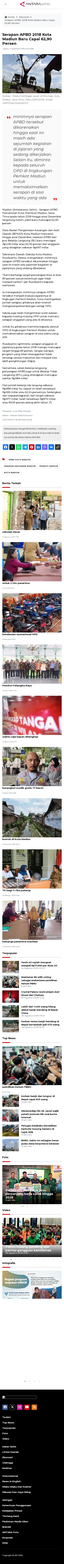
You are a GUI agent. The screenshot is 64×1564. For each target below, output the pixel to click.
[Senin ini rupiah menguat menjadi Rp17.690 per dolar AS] (10, 966)
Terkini (6, 1417)
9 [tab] (48, 1259)
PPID (5, 1543)
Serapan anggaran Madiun (20, 466)
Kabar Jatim (9, 1446)
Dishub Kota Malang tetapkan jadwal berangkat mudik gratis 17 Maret (25, 786)
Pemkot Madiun (48, 466)
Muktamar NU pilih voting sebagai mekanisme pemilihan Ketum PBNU (39, 980)
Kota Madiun (11, 473)
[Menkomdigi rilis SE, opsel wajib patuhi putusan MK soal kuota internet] (10, 1115)
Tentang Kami (10, 1516)
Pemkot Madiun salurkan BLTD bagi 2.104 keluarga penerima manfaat (28, 940)
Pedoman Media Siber (15, 1521)
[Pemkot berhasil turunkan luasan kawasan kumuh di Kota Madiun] (32, 817)
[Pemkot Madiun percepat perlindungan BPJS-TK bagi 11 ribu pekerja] (32, 868)
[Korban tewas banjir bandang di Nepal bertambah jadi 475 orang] (10, 1026)
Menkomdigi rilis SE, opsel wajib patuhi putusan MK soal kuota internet (40, 1114)
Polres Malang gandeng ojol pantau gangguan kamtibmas (28, 1248)
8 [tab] (43, 1259)
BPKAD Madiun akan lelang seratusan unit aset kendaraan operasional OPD (31, 633)
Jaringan (7, 1500)
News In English (11, 1481)
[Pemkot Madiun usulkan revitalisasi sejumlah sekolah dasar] (32, 510)
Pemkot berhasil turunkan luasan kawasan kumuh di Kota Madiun (29, 837)
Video (6, 1210)
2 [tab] (27, 1206)
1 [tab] (22, 1206)
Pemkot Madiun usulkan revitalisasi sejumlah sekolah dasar (30, 530)
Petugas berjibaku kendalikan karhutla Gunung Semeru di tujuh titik (39, 1129)
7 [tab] (39, 1259)
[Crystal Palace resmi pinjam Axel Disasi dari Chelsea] (10, 996)
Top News (9, 1038)
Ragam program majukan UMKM (30, 1372)
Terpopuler (9, 953)
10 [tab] (53, 1259)
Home (11, 17)
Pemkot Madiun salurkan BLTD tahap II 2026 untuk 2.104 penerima (30, 581)
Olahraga (7, 1462)
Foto (5, 1157)
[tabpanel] (32, 1184)
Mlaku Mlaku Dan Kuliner (16, 1486)
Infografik (8, 1263)
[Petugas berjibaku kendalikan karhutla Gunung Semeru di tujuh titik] (10, 1130)
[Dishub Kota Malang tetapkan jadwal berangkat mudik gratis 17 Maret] (32, 766)
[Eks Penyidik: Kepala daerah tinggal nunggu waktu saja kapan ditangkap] (32, 715)
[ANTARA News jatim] (34, 4)
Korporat (7, 1537)
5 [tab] (41, 1206)
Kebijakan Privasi (12, 1510)
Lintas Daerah (10, 1452)
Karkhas (7, 1468)
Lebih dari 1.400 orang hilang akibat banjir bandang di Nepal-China (39, 1010)
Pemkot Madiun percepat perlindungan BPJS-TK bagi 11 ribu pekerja (31, 889)
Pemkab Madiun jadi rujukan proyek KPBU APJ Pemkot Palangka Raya (31, 684)
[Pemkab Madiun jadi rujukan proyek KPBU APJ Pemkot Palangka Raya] (32, 664)
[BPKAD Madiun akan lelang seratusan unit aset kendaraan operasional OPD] (32, 612)
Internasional (10, 1476)
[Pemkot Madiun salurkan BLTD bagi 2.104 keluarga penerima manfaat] (32, 920)
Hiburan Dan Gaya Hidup (16, 1492)
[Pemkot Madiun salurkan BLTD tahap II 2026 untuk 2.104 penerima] (32, 561)
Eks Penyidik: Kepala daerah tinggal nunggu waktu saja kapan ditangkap (29, 735)
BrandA (6, 1527)
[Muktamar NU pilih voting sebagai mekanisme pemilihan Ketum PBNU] (10, 981)
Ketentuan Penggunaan (16, 1505)
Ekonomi (24, 17)
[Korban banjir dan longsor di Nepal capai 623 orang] (10, 1100)
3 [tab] (32, 1206)
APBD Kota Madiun (20, 460)
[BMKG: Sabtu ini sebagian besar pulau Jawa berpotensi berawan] (10, 1145)
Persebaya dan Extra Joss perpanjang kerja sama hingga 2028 (29, 1193)
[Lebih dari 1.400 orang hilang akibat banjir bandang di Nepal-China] (10, 1011)
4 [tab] (36, 1206)
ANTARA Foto (10, 1532)
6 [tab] (34, 1259)
